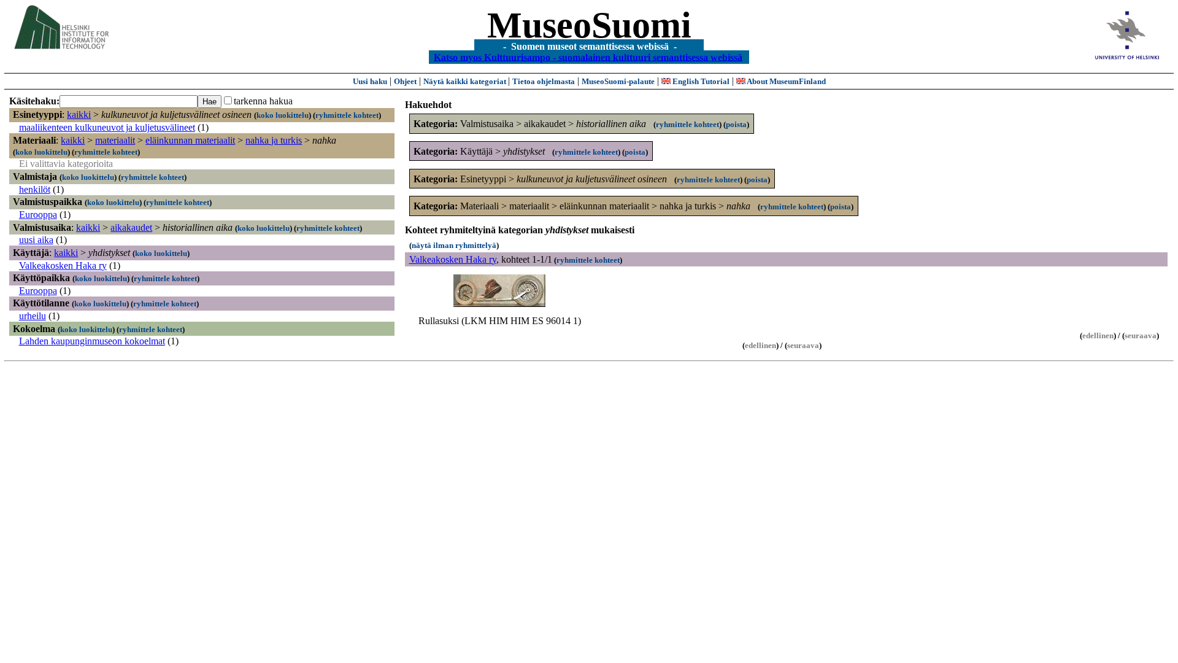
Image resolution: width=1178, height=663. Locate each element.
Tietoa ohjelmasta (543, 81)
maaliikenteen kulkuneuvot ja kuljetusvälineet (107, 127)
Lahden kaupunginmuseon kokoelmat (92, 341)
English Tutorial (700, 81)
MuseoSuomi (589, 25)
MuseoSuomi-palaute (618, 81)
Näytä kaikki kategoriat (465, 81)
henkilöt (34, 189)
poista (736, 124)
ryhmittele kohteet (347, 115)
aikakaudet (131, 227)
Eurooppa (38, 214)
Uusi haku (370, 81)
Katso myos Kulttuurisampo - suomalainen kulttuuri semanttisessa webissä (588, 57)
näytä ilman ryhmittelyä (454, 245)
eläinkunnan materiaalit (190, 140)
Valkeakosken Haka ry (63, 265)
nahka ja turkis (273, 140)
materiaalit (115, 140)
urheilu (32, 316)
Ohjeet (405, 81)
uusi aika (36, 240)
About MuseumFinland (785, 81)
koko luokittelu (282, 115)
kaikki (79, 114)
